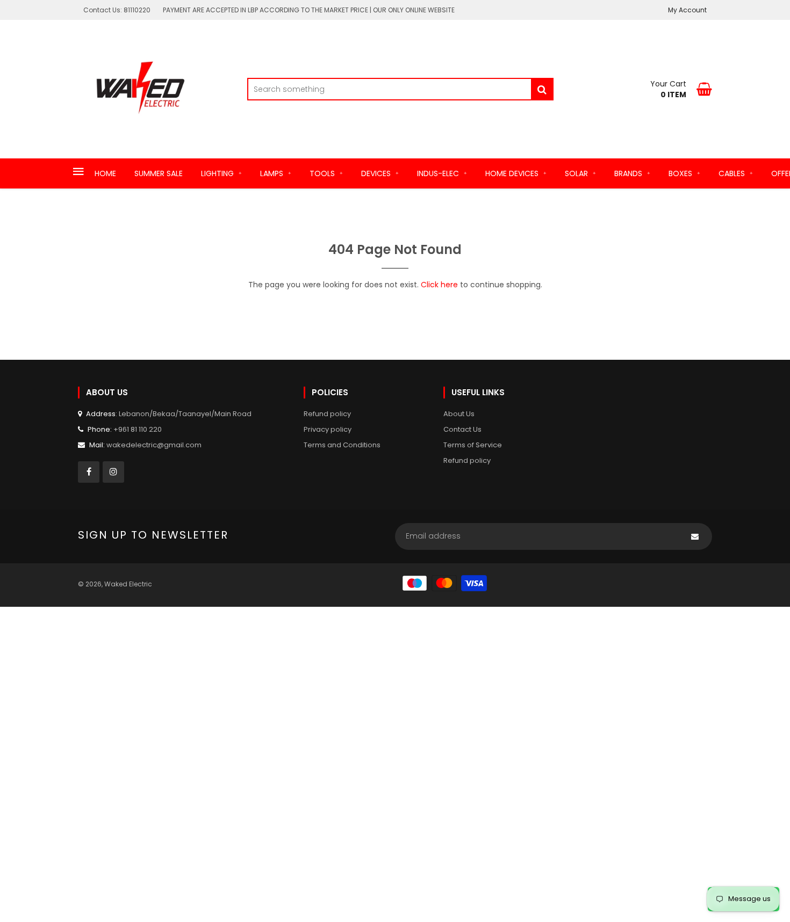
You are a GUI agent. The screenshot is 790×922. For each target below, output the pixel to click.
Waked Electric (128, 584)
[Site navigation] (78, 172)
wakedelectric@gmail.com (154, 445)
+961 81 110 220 (137, 429)
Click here (439, 284)
